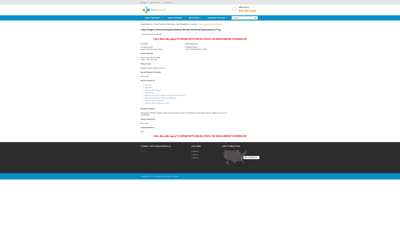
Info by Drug (194, 18)
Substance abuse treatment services (157, 103)
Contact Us (144, 151)
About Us (195, 151)
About (145, 2)
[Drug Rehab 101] (154, 10)
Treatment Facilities (216, 18)
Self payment (149, 93)
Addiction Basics (175, 18)
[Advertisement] (245, 73)
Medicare (148, 85)
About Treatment (152, 18)
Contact (156, 2)
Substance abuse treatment (154, 101)
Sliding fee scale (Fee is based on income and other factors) (165, 95)
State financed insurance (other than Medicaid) (160, 98)
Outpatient (148, 87)
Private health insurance (153, 90)
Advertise (169, 2)
